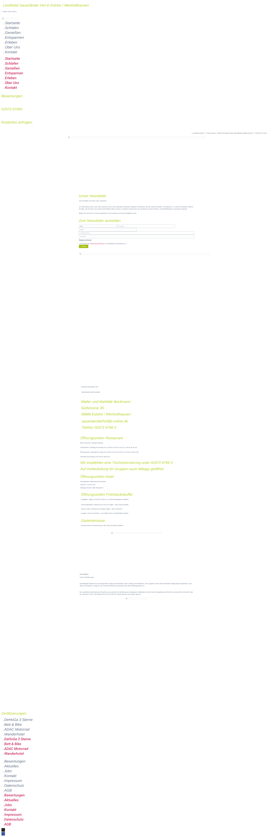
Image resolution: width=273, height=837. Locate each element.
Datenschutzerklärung (97, 243)
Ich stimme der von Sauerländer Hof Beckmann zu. (103, 243)
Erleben (11, 42)
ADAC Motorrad (16, 729)
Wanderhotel (14, 734)
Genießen (12, 68)
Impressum (13, 781)
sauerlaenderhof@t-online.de (105, 421)
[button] (136, 55)
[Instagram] (3, 830)
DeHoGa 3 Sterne (18, 720)
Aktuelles (11, 766)
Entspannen (14, 37)
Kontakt (11, 52)
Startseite (12, 58)
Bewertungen (14, 761)
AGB (8, 790)
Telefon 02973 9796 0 (99, 427)
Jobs (8, 771)
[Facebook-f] (3, 834)
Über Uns (12, 47)
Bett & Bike (13, 725)
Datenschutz (14, 785)
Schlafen (11, 63)
